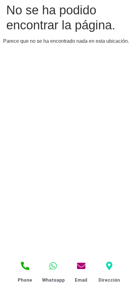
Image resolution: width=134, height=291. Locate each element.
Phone (25, 280)
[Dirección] (109, 266)
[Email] (81, 266)
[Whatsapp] (53, 266)
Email (81, 280)
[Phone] (25, 266)
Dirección (109, 280)
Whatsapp (53, 280)
